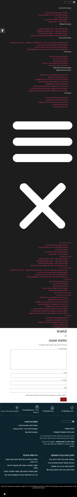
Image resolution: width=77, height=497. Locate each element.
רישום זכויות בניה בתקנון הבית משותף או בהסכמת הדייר (49, 88)
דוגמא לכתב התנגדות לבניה (28, 425)
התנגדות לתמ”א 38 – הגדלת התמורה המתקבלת (52, 31)
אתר (65, 387)
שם (65, 372)
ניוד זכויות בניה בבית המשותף (58, 77)
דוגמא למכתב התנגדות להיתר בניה (56, 20)
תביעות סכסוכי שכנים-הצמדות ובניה (61, 463)
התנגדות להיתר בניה (65, 8)
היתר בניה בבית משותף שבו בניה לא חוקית (54, 75)
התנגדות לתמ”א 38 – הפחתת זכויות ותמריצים (53, 33)
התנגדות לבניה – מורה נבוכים (58, 22)
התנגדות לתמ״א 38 (31, 432)
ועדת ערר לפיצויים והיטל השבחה (57, 100)
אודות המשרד (69, 428)
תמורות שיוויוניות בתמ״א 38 (62, 68)
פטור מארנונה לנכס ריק (60, 104)
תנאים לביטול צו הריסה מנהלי (58, 65)
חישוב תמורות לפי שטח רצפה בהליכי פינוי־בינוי (52, 45)
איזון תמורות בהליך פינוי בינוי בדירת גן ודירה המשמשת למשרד (47, 49)
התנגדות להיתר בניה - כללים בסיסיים (25, 429)
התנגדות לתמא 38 (65, 24)
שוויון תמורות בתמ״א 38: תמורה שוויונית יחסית (21, 471)
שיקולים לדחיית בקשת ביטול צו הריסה (55, 63)
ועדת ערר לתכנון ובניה (60, 107)
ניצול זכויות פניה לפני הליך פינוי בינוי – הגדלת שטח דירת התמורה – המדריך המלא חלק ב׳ (39, 43)
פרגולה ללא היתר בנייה (60, 59)
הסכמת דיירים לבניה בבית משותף (57, 84)
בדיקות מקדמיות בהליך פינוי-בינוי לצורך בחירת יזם (51, 47)
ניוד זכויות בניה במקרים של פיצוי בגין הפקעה (53, 102)
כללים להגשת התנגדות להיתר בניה (56, 13)
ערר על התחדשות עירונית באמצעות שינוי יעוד (21, 475)
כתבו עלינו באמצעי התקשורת (63, 432)
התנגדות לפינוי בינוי (61, 17)
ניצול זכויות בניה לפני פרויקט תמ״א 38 (60, 470)
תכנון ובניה (67, 93)
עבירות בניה (67, 52)
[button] (42, 173)
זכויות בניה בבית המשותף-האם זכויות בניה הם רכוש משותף (48, 91)
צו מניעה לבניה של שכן (60, 61)
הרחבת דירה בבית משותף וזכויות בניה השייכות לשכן (50, 86)
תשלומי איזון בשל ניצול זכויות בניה (61, 459)
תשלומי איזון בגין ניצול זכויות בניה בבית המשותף (51, 79)
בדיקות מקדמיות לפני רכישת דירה (57, 98)
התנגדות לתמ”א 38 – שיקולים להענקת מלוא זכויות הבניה (49, 36)
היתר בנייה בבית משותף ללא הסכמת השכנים (53, 82)
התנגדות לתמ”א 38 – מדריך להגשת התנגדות (53, 15)
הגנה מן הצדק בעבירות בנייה (58, 56)
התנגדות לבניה (31, 421)
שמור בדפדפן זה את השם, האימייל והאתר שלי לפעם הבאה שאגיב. (45, 395)
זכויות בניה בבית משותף (63, 70)
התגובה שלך (62, 348)
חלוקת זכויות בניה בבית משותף (62, 466)
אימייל (64, 380)
